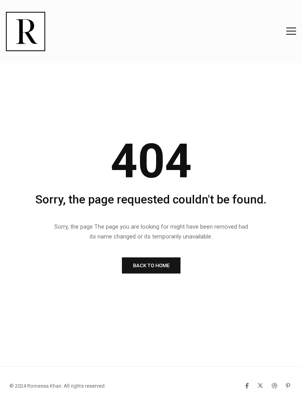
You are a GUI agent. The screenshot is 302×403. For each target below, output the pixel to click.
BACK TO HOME (151, 265)
